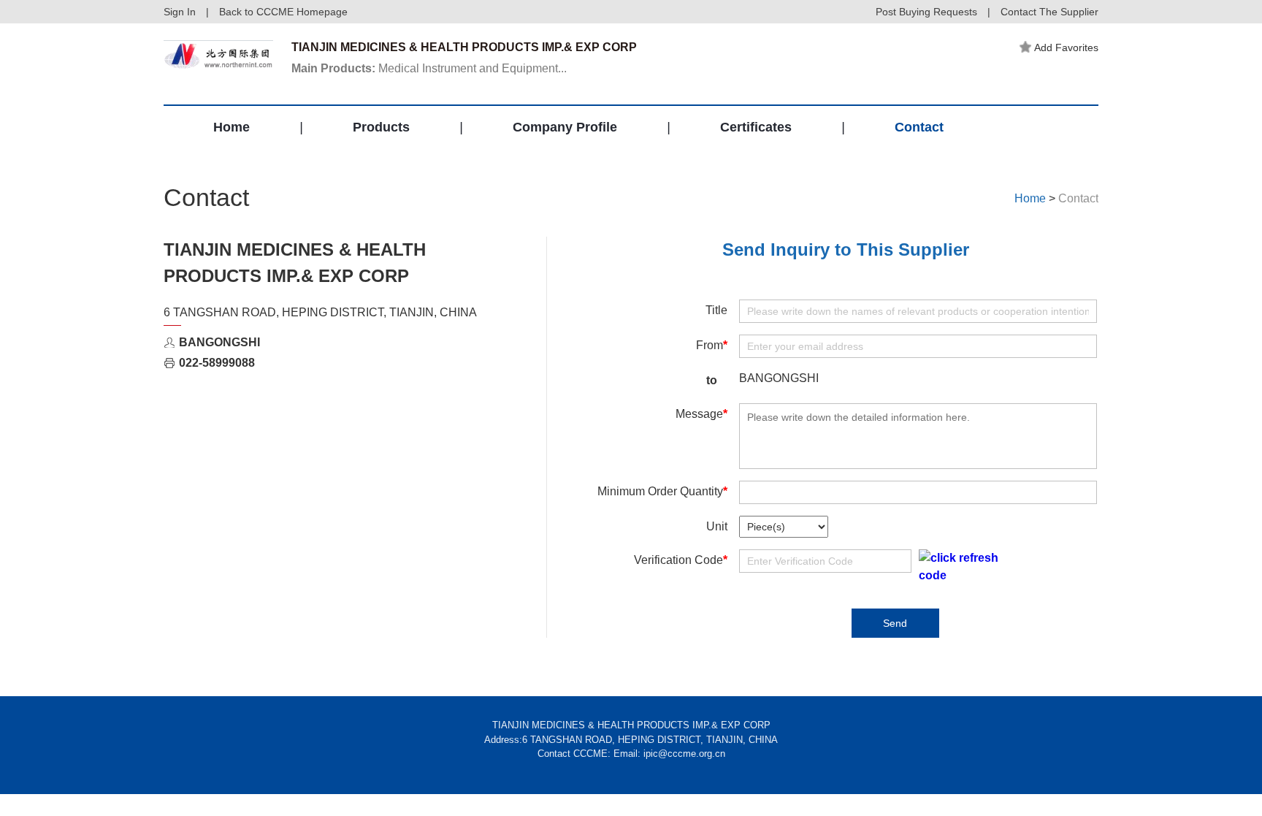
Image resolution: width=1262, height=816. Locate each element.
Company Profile (565, 127)
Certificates (756, 127)
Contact (919, 127)
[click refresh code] (958, 566)
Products (381, 127)
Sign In (180, 12)
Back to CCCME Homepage (283, 12)
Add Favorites (1066, 47)
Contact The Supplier (1049, 12)
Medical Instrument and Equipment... (429, 68)
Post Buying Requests (926, 12)
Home (231, 127)
